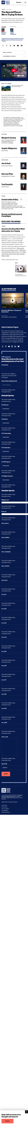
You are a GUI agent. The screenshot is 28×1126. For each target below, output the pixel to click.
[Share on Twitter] (2, 45)
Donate (18, 2)
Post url (3, 511)
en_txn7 (3, 680)
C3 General (4, 405)
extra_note (4, 737)
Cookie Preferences (5, 812)
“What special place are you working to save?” (12, 249)
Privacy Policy (4, 807)
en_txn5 (3, 651)
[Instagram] (12, 346)
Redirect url (5, 500)
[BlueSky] (18, 346)
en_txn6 (3, 665)
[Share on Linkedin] (10, 45)
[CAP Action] (6, 790)
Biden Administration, (18, 40)
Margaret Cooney (8, 138)
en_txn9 (3, 708)
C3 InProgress (5, 462)
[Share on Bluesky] (14, 45)
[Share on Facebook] (6, 45)
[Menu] (25, 2)
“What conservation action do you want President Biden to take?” (13, 254)
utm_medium (5, 537)
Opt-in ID (4, 764)
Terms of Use (4, 805)
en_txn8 (3, 694)
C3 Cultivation (5, 447)
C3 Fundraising (6, 433)
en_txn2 (3, 608)
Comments (4, 365)
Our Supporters (4, 810)
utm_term (4, 580)
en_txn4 (3, 637)
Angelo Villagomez (9, 148)
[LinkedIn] (15, 346)
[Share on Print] (21, 45)
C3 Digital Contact (7, 476)
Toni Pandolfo (7, 184)
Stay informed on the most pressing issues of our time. (12, 359)
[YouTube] (9, 346)
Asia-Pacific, (9, 40)
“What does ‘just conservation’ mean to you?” (13, 251)
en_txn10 (4, 722)
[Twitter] (2, 346)
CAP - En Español (5, 808)
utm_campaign (5, 551)
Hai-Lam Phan (7, 174)
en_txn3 (3, 623)
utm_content (5, 566)
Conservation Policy (9, 199)
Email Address (9, 381)
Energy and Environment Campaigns (11, 215)
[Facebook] (6, 346)
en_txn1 (3, 594)
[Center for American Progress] (3, 2)
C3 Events (4, 419)
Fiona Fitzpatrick (5, 317)
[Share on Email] (17, 45)
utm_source (5, 523)
